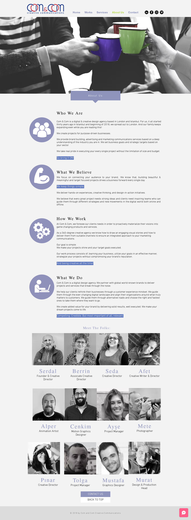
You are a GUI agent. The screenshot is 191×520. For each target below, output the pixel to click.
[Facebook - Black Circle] (151, 12)
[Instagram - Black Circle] (156, 12)
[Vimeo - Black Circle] (161, 12)
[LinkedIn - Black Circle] (146, 12)
